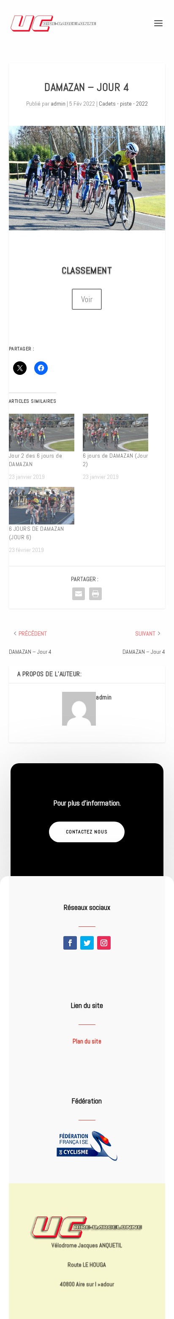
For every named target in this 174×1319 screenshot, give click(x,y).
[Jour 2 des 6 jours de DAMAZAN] (41, 432)
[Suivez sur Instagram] (104, 943)
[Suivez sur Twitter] (87, 943)
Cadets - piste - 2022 (123, 103)
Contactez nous (87, 831)
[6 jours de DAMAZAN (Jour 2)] (115, 432)
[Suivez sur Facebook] (70, 943)
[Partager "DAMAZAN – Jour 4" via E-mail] (78, 593)
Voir (86, 299)
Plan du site (87, 1041)
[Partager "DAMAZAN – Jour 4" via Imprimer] (95, 593)
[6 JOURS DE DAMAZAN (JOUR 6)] (41, 505)
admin (58, 103)
